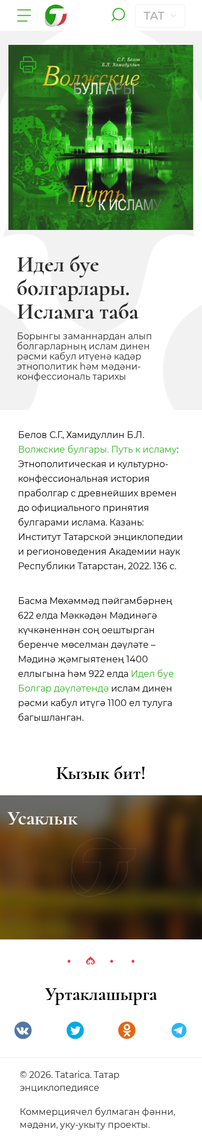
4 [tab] (133, 961)
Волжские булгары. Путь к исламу (97, 449)
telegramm (179, 1030)
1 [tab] (69, 961)
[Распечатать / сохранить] (28, 64)
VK (23, 1030)
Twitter (75, 1030)
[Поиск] (118, 15)
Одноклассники (127, 1030)
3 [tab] (111, 961)
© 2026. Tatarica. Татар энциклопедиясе (70, 1081)
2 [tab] (90, 961)
